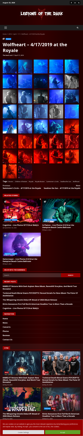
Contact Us (7, 339)
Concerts (7, 220)
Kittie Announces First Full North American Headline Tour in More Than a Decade (38, 304)
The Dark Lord (7, 55)
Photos (8, 39)
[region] (41, 428)
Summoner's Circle (52, 181)
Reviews (6, 335)
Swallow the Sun (65, 181)
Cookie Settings (23, 432)
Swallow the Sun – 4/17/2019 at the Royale (62, 186)
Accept (62, 432)
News (5, 323)
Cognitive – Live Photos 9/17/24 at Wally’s (22, 210)
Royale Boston (40, 181)
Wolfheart (76, 181)
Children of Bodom (21, 181)
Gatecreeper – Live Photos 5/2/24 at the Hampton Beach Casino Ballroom (22, 244)
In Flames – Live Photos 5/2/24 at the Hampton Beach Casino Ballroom (61, 210)
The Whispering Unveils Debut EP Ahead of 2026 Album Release (30, 300)
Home (5, 318)
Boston (11, 181)
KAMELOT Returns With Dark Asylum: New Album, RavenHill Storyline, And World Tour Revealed (22, 363)
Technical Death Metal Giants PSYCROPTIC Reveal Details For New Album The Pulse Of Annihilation (61, 363)
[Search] (77, 28)
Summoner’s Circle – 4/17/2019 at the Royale (22, 186)
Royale (31, 181)
